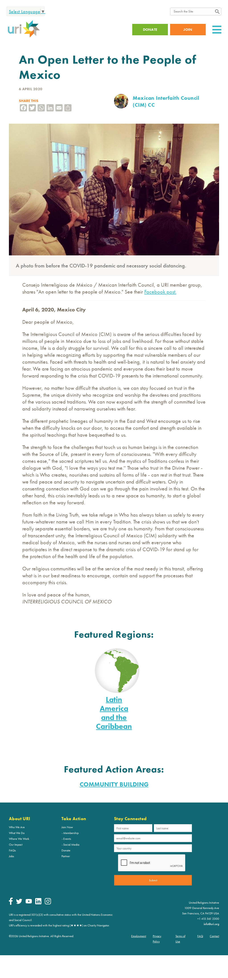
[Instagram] (48, 903)
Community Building (114, 784)
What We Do (16, 833)
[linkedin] (38, 903)
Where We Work (19, 839)
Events (67, 839)
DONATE (150, 29)
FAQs (12, 850)
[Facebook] (11, 904)
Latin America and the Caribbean (114, 713)
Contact (214, 936)
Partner (65, 856)
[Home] (24, 37)
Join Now (67, 827)
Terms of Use (180, 938)
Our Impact (15, 844)
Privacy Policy (157, 938)
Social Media (71, 844)
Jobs (11, 856)
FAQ (200, 936)
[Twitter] (19, 903)
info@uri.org (211, 924)
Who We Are (17, 827)
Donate (65, 850)
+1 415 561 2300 (208, 919)
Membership (71, 833)
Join (187, 29)
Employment (138, 936)
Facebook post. (160, 291)
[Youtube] (29, 902)
